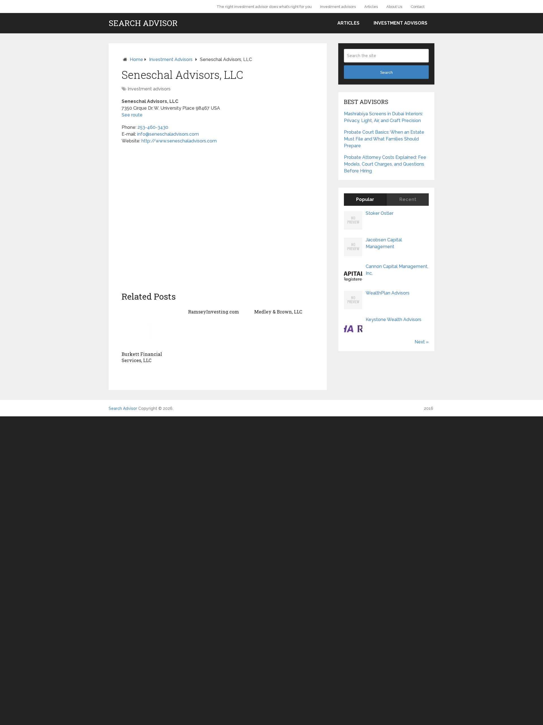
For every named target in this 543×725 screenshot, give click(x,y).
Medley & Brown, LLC (278, 312)
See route (132, 115)
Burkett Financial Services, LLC (142, 357)
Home (136, 59)
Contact (418, 7)
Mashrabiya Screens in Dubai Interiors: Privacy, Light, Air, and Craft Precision (383, 117)
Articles (371, 7)
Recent (407, 199)
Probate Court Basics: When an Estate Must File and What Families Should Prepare (384, 138)
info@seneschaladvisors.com (168, 134)
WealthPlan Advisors (388, 293)
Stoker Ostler (379, 213)
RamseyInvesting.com (213, 312)
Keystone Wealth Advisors (393, 319)
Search (386, 72)
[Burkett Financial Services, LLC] (151, 327)
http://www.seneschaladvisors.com (179, 141)
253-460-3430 (152, 127)
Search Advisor (143, 23)
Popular (365, 199)
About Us (394, 7)
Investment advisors (338, 7)
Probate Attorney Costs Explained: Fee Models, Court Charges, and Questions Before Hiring (385, 164)
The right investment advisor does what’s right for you (264, 7)
